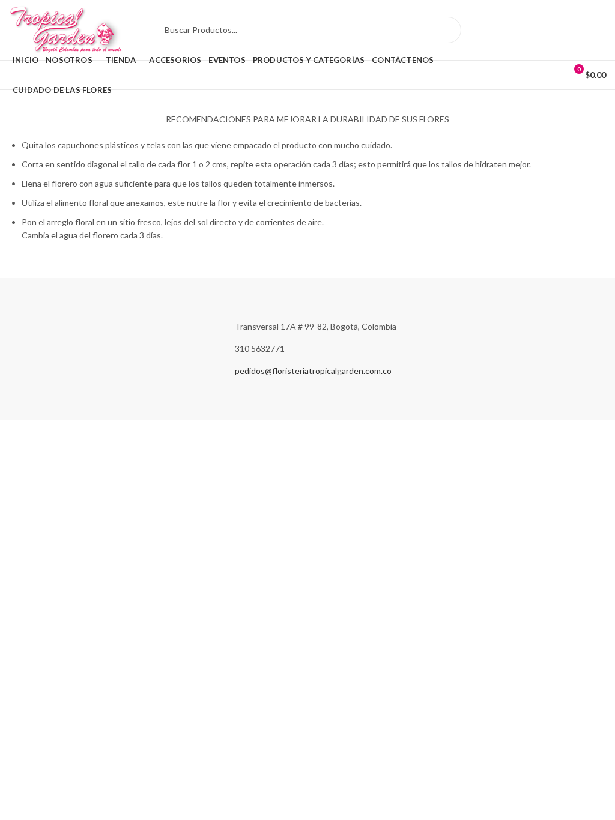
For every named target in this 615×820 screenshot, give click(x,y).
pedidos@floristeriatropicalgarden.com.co (313, 371)
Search (445, 30)
